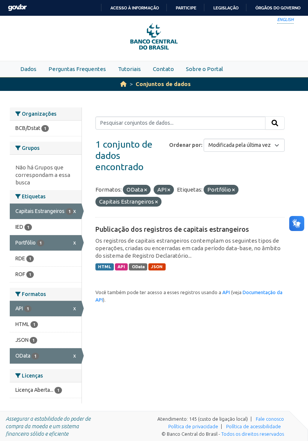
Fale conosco (270, 418)
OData (138, 266)
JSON (157, 266)
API (121, 266)
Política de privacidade (193, 426)
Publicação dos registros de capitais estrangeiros (172, 229)
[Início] (123, 84)
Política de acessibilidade (253, 426)
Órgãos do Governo (277, 8)
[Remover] (145, 190)
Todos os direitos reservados (252, 433)
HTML (104, 266)
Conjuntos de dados (163, 84)
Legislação (226, 8)
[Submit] (275, 123)
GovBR (17, 7)
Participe (186, 8)
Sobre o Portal (204, 69)
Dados (28, 69)
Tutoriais (129, 69)
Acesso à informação (134, 8)
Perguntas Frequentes (77, 69)
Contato (163, 69)
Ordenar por (185, 145)
